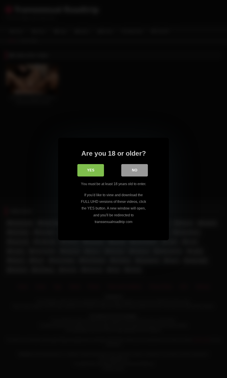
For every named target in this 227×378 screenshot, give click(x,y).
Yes (90, 170)
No (134, 170)
